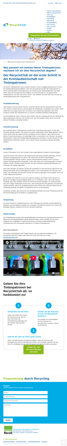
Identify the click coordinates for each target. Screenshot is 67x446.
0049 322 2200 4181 (12, 3)
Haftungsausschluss (21, 441)
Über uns (50, 15)
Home (4, 62)
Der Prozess (51, 24)
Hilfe (48, 32)
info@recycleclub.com (28, 3)
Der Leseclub (51, 26)
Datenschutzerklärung (9, 441)
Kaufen (49, 28)
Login (51, 3)
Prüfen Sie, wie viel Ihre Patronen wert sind (33, 349)
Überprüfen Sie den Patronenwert (45, 35)
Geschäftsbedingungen (34, 441)
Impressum (44, 441)
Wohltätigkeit (51, 17)
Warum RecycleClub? (54, 11)
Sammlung (50, 18)
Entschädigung (52, 22)
